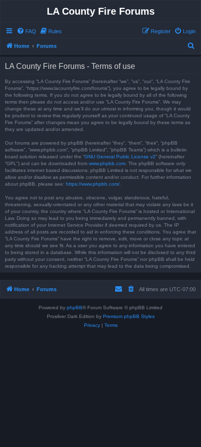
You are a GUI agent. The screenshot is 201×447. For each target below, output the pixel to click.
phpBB (74, 307)
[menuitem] (26, 31)
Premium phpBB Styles (129, 316)
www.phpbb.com (107, 163)
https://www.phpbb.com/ (93, 184)
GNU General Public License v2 (120, 156)
